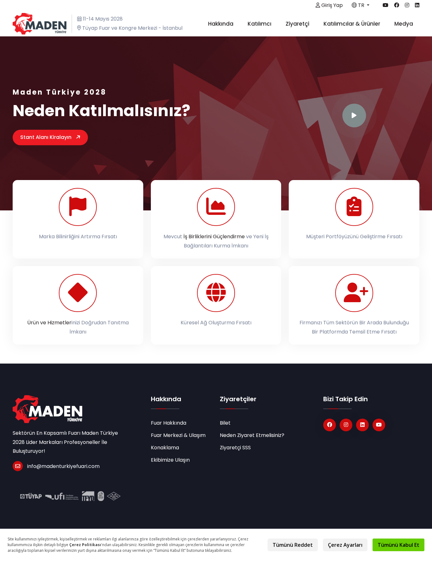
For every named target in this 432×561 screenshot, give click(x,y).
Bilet (225, 423)
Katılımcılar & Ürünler (352, 24)
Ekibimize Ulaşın (170, 460)
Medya (404, 24)
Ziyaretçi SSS (235, 447)
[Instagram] (346, 425)
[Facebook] (329, 425)
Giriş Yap (331, 5)
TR (361, 5)
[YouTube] (379, 425)
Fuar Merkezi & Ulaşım (178, 435)
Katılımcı (260, 24)
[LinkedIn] (362, 425)
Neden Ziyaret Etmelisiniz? (252, 435)
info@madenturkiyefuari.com (63, 466)
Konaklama (165, 447)
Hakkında (221, 24)
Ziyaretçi (298, 24)
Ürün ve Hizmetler (49, 322)
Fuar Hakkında (168, 423)
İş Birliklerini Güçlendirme (214, 236)
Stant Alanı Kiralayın (46, 137)
